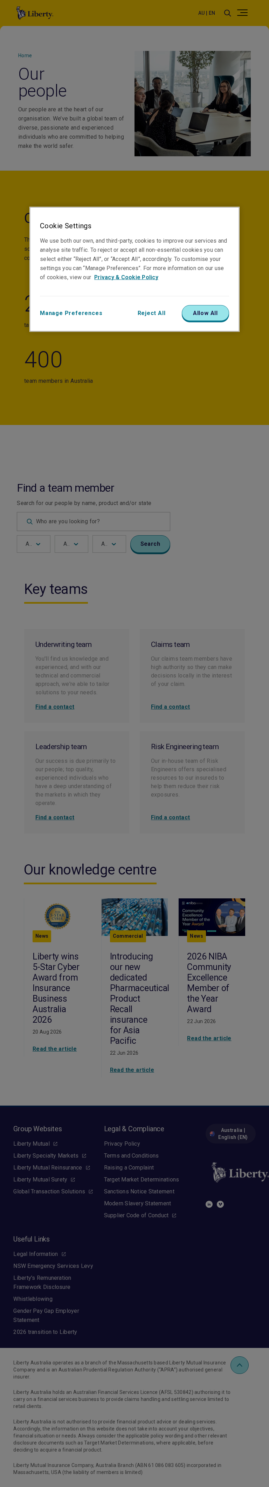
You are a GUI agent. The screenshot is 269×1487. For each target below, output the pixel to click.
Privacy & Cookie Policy (126, 277)
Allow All (205, 313)
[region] (134, 269)
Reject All (152, 313)
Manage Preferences (71, 313)
